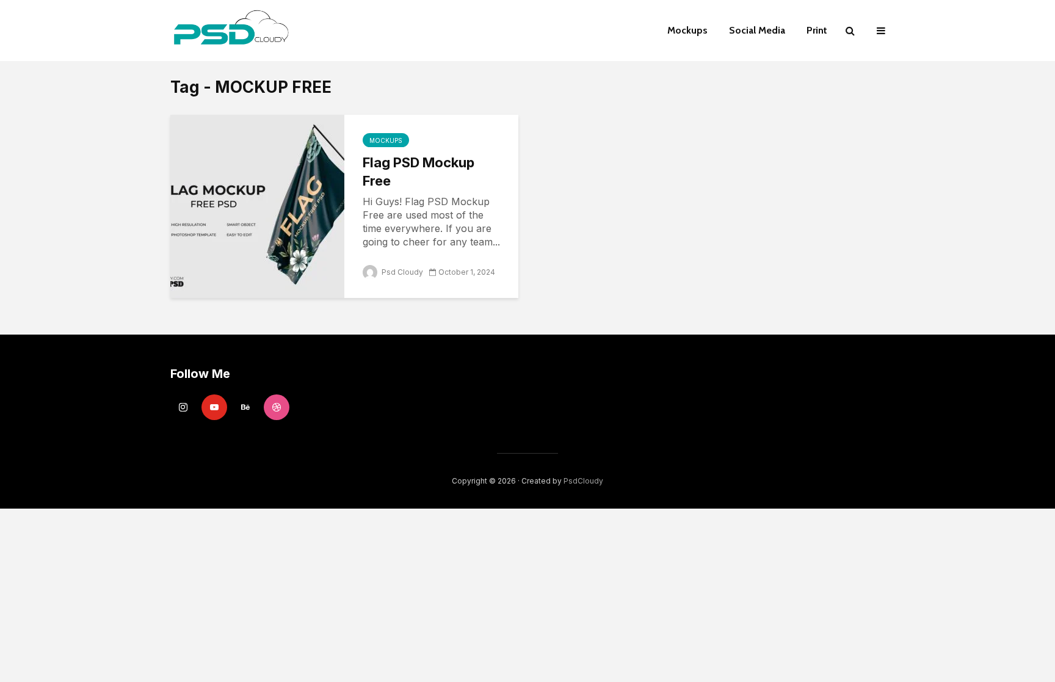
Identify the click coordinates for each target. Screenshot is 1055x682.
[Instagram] (183, 407)
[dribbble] (276, 407)
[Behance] (245, 407)
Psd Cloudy (401, 272)
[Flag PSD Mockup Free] (257, 205)
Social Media (757, 30)
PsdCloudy (583, 480)
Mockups (687, 30)
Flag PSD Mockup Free (418, 171)
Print (817, 30)
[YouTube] (214, 407)
